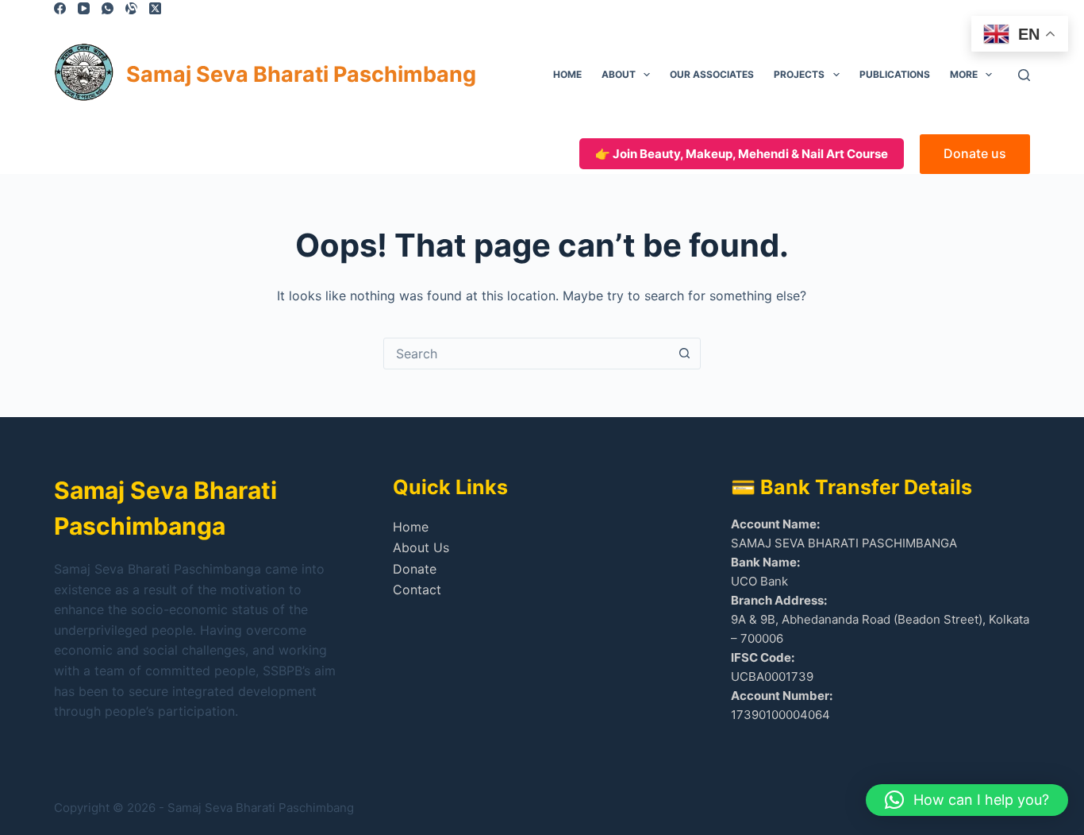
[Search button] (685, 353)
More (964, 74)
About (619, 74)
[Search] (1024, 75)
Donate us (975, 153)
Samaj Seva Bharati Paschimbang (301, 74)
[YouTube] (84, 8)
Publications (894, 74)
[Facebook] (60, 8)
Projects (799, 74)
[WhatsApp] (107, 8)
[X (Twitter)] (155, 8)
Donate (414, 569)
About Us (421, 547)
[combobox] (527, 353)
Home (567, 74)
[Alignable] (131, 8)
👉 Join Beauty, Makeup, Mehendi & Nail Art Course (741, 153)
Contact (417, 589)
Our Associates (712, 74)
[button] (967, 800)
